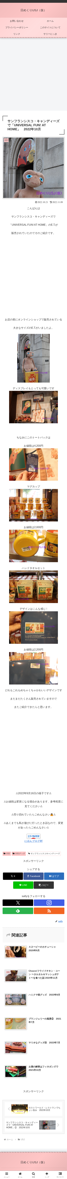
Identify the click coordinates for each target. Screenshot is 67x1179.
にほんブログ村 (33, 841)
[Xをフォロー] (18, 902)
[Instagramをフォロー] (49, 902)
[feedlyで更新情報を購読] (18, 911)
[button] (44, 885)
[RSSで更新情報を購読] (49, 911)
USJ (8, 853)
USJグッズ (20, 853)
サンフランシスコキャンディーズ (45, 853)
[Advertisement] (33, 75)
